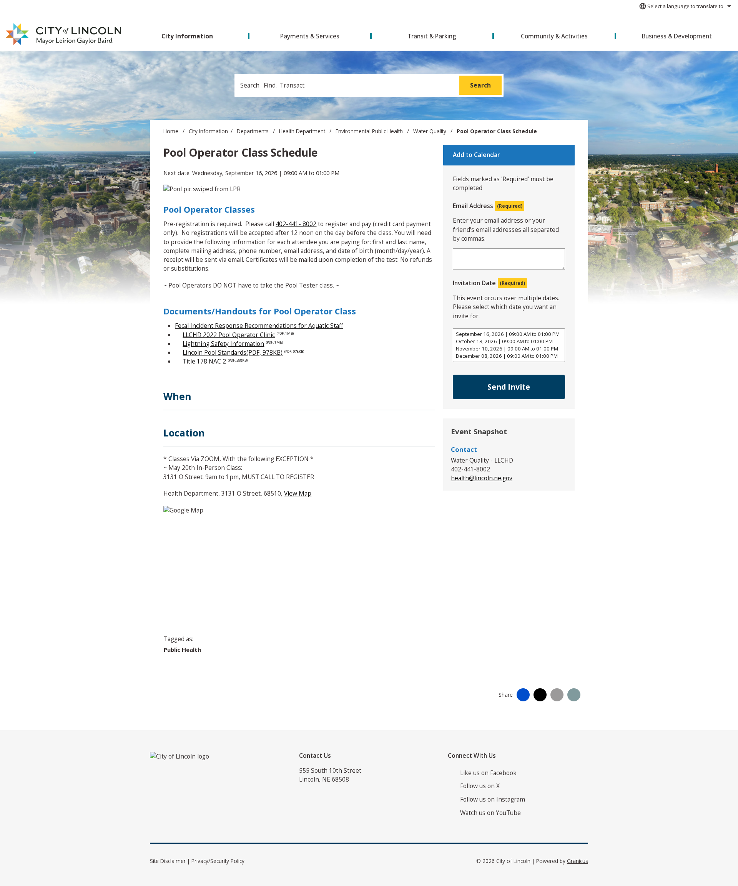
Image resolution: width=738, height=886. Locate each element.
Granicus (577, 861)
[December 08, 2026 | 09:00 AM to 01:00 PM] (509, 356)
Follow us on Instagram (492, 799)
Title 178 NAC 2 (215, 361)
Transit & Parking (431, 36)
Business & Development (677, 36)
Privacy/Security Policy (217, 861)
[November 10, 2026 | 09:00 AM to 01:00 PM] (509, 348)
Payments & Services (309, 36)
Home (170, 131)
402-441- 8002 (296, 224)
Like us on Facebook (488, 773)
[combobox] (684, 6)
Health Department (303, 131)
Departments (253, 131)
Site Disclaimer (168, 861)
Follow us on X (480, 786)
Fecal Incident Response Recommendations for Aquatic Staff (259, 325)
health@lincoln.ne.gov (481, 478)
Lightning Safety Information (233, 343)
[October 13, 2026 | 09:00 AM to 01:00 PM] (509, 341)
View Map (297, 493)
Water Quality (430, 131)
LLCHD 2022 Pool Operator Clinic (238, 335)
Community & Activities (554, 36)
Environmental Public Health (370, 131)
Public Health (182, 649)
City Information (208, 131)
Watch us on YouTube (490, 812)
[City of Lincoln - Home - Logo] (64, 34)
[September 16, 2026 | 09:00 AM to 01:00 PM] (509, 334)
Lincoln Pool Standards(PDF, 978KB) (243, 352)
